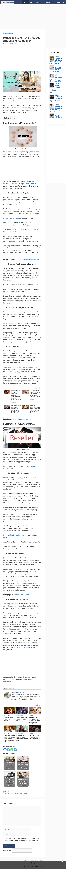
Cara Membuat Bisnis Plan (22, 419)
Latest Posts (12, 688)
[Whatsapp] (11, 749)
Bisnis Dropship (14, 793)
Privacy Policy (34, 860)
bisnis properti (21, 647)
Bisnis (25, 2)
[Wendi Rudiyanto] (7, 698)
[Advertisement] (33, 15)
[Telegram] (15, 749)
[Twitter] (8, 749)
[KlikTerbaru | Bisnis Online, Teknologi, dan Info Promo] (7, 2)
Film (31, 2)
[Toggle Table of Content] (14, 118)
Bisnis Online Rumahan (22, 595)
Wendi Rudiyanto (17, 692)
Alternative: (7, 850)
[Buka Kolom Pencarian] (64, 2)
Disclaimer (26, 860)
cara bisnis (13, 218)
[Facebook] (5, 749)
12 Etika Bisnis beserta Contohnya (27, 259)
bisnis (30, 184)
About (5, 688)
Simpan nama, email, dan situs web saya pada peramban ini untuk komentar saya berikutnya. (22, 839)
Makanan (38, 2)
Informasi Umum (48, 2)
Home (19, 2)
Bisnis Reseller (24, 793)
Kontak (58, 2)
